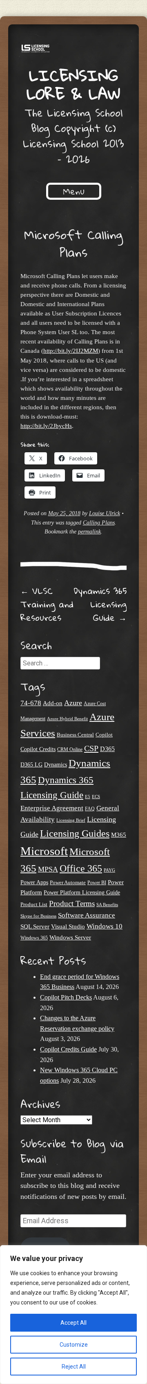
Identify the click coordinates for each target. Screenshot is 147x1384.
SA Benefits (107, 905)
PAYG (109, 870)
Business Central (75, 735)
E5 (87, 796)
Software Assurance (86, 915)
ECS (96, 796)
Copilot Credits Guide (68, 1049)
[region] (73, 1314)
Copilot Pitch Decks (66, 997)
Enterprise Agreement (51, 808)
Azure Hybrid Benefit (67, 718)
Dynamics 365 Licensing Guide (100, 604)
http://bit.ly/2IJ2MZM (70, 350)
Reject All (74, 1366)
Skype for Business (38, 916)
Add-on (52, 703)
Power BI (96, 882)
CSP (91, 748)
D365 (107, 748)
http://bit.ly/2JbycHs (46, 425)
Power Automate (68, 882)
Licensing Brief (70, 820)
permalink (89, 532)
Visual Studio (68, 926)
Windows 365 (34, 938)
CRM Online (69, 749)
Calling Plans (99, 523)
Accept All (73, 1322)
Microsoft (44, 850)
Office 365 (81, 868)
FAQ (90, 809)
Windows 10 (104, 926)
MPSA (48, 869)
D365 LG (31, 765)
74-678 (30, 703)
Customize (74, 1344)
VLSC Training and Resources (47, 604)
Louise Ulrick (104, 513)
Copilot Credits (38, 749)
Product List (33, 904)
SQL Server (34, 926)
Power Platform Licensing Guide (82, 893)
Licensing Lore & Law (73, 84)
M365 (118, 834)
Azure (73, 703)
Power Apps (34, 882)
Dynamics (55, 765)
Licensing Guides (74, 833)
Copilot (104, 735)
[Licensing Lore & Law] (73, 49)
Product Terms (72, 903)
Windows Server (70, 937)
